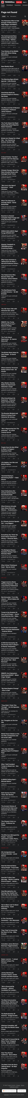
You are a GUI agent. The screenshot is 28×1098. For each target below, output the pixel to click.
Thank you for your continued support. (9, 296)
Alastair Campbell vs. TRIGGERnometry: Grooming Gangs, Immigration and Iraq (8, 246)
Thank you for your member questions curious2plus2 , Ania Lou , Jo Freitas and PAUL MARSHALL (9, 619)
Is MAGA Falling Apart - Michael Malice (9, 780)
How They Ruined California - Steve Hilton (9, 1053)
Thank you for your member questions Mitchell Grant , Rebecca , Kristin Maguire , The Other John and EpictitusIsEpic (9, 207)
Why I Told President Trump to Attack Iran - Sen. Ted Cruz (10, 766)
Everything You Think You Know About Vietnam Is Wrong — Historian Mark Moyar (9, 536)
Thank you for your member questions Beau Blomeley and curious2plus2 (9, 251)
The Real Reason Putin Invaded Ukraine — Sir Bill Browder (9, 292)
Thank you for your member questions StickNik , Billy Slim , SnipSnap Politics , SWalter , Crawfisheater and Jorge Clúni (9, 664)
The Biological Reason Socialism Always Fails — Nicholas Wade (9, 552)
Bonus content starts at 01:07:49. (10, 992)
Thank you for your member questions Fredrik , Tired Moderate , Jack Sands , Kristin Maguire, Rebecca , (10, 27)
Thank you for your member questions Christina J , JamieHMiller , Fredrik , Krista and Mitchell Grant (10, 281)
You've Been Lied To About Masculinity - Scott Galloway (9, 906)
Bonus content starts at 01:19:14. (10, 1006)
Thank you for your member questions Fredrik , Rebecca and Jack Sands (9, 42)
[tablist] (9, 16)
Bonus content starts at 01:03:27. (10, 1031)
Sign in (24, 2)
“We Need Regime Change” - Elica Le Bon (10, 689)
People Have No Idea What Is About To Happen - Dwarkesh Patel (9, 449)
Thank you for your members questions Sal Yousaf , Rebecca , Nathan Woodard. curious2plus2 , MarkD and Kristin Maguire (10, 556)
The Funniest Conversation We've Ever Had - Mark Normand (10, 660)
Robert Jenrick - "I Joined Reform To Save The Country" (9, 961)
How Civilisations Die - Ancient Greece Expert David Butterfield (8, 493)
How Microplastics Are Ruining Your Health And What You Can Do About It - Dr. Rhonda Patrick (10, 893)
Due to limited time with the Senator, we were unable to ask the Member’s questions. (9, 770)
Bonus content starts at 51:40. (9, 841)
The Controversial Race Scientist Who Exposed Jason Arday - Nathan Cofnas (8, 38)
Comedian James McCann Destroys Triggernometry (9, 945)
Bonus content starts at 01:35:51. (10, 883)
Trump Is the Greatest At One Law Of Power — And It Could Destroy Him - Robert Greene (10, 614)
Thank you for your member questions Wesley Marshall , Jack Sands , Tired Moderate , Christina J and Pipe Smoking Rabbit (10, 144)
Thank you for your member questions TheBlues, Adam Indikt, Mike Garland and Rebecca (10, 359)
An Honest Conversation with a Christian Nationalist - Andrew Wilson (10, 629)
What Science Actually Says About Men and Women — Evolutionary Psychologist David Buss (9, 508)
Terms (22, 1085)
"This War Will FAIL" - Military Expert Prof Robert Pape (10, 751)
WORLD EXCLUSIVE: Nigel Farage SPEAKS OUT (9, 232)
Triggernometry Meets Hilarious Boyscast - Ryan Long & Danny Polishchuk (9, 583)
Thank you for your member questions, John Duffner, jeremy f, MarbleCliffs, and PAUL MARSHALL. (10, 588)
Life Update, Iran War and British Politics (9, 463)
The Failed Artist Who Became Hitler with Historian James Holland (9, 276)
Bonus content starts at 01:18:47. (10, 965)
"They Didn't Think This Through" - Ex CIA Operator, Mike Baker (10, 707)
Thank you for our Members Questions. (8, 812)
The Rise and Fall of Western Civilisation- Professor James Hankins (10, 109)
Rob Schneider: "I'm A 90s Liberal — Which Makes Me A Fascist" (10, 599)
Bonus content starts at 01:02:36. (10, 948)
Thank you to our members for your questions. (9, 797)
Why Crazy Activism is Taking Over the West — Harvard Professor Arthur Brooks (9, 261)
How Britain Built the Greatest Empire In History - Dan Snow (10, 94)
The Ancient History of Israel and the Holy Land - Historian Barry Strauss (9, 808)
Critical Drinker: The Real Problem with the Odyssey (9, 158)
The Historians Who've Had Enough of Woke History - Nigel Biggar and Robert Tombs (10, 22)
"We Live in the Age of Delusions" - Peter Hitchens (8, 187)
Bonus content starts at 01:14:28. (10, 910)
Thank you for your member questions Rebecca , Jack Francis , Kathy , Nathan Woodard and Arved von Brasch (10, 435)
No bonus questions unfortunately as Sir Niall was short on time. (9, 1071)
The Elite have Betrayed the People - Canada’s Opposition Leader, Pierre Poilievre (10, 837)
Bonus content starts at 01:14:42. (10, 936)
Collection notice (14, 1087)
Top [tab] (8, 16)
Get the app (22, 1091)
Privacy (18, 1085)
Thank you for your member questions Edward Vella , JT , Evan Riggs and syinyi (10, 235)
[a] (24, 22)
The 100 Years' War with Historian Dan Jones (9, 309)
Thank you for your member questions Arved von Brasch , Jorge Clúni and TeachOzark (9, 389)
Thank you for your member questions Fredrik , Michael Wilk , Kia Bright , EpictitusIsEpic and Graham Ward (10, 497)
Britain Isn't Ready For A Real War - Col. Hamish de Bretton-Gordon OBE (10, 140)
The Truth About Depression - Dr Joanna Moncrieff (9, 339)
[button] (2, 5)
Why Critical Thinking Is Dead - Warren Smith (9, 566)
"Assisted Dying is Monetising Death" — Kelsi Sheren (10, 477)
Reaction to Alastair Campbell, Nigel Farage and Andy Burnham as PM (10, 217)
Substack (6, 1094)
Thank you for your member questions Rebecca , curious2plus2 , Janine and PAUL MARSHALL (10, 176)
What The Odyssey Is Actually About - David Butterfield (8, 202)
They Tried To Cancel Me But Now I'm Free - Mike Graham (9, 932)
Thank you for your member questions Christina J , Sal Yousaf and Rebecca (9, 129)
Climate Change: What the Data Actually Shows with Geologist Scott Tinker (10, 172)
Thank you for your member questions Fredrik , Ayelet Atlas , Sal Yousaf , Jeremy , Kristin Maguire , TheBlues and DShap (9, 693)
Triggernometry (12, 30)
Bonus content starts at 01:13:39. (10, 922)
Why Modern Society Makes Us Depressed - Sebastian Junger (8, 384)
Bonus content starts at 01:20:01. (10, 978)
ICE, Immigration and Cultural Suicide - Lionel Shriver (9, 854)
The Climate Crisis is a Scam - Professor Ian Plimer (8, 823)
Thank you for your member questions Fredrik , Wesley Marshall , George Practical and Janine (9, 328)
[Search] (25, 16)
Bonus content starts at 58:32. (9, 827)
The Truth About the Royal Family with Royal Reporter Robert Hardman (10, 125)
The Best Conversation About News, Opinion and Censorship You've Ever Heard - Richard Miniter (9, 1002)
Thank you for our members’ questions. (9, 634)
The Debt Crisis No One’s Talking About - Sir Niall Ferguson (9, 1066)
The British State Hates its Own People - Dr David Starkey (9, 354)
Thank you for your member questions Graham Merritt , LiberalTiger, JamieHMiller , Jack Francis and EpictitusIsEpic (9, 404)
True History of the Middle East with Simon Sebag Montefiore (9, 53)
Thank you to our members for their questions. (9, 711)
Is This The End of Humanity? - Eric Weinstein (10, 919)
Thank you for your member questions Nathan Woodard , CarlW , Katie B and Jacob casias (9, 679)
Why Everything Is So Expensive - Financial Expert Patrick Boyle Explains (8, 400)
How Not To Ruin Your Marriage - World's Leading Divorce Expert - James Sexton (10, 879)
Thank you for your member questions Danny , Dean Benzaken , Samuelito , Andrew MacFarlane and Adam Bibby (9, 374)
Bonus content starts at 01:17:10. (10, 869)
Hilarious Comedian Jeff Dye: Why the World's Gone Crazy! (10, 1027)
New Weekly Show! (7, 66)
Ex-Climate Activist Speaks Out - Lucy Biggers (10, 522)
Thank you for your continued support (9, 57)
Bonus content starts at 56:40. (9, 897)
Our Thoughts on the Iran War (9, 721)
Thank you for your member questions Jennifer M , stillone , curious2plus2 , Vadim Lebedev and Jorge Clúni (9, 343)
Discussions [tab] (13, 16)
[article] (14, 26)
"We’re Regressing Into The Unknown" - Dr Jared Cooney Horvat (10, 430)
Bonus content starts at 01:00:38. (10, 858)
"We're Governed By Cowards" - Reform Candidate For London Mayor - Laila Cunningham (10, 988)
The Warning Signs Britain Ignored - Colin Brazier (9, 80)
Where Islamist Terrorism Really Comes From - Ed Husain (9, 369)
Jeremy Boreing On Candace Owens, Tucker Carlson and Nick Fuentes (9, 974)
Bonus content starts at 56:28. (9, 1057)
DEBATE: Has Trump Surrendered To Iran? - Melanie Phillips (8, 324)
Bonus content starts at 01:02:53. (10, 1045)
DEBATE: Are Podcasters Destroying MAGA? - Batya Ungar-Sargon (10, 675)
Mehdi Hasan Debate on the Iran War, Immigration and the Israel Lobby (10, 735)
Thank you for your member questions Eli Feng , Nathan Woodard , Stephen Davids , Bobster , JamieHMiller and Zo (9, 512)
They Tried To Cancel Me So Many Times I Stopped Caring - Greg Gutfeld (10, 1041)
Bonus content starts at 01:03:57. (10, 1017)
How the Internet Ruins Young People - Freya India (10, 866)
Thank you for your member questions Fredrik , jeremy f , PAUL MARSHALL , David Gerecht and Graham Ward (10, 84)
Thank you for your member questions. (8, 569)
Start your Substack (10, 1091)
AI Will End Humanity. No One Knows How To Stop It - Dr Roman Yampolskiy (10, 644)
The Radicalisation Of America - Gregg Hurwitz (9, 1014)
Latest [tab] (3, 16)
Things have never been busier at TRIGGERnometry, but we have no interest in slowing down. (10, 69)
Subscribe (19, 2)
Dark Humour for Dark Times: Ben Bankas (8, 793)
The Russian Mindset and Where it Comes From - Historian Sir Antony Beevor (9, 415)
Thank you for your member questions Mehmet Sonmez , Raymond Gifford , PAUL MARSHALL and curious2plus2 (9, 482)
